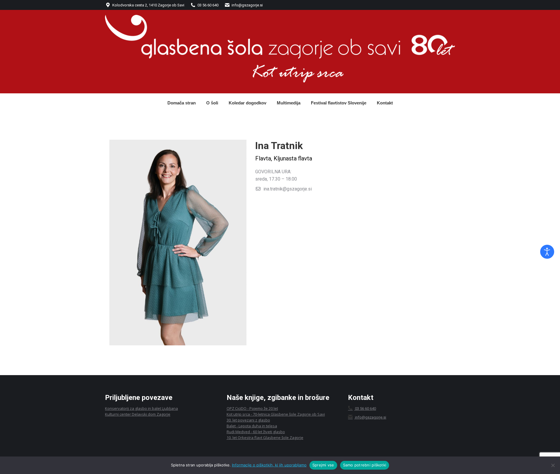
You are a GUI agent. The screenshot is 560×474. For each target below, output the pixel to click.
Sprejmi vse (323, 465)
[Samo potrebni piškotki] (553, 465)
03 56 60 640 (207, 5)
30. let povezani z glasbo (248, 420)
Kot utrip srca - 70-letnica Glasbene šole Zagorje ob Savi (276, 414)
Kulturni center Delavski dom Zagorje (137, 414)
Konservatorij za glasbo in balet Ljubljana (141, 408)
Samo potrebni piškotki (364, 465)
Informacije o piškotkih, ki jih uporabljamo (269, 465)
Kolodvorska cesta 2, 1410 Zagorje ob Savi (148, 5)
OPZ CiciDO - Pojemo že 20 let (252, 408)
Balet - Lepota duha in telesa (252, 425)
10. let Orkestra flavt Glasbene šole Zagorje (265, 437)
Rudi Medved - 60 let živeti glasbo (256, 431)
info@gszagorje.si (247, 5)
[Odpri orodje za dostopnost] (547, 252)
